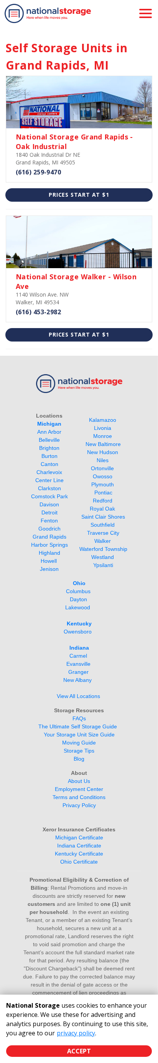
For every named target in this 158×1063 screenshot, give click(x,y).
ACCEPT (79, 1051)
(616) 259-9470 (38, 172)
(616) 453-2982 (38, 312)
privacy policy (76, 1033)
